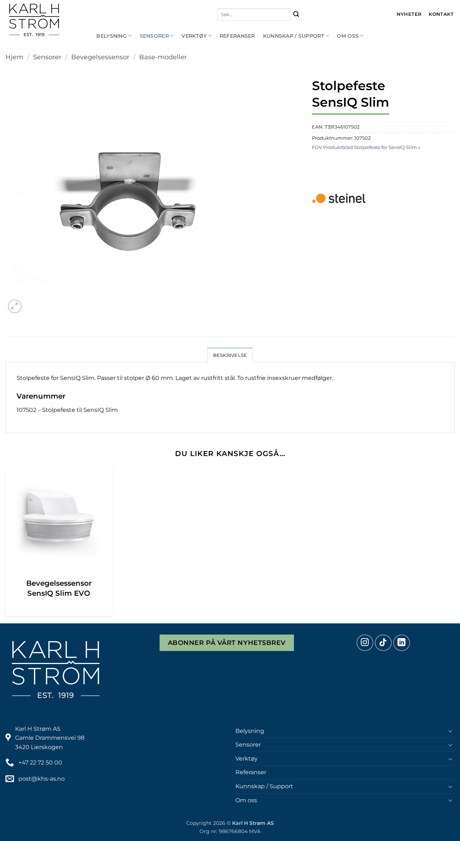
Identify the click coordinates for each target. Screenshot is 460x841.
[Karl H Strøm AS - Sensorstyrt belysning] (57, 20)
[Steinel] (339, 198)
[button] (15, 306)
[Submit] (296, 14)
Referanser (237, 36)
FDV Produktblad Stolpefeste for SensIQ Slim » (366, 147)
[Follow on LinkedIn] (401, 643)
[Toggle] (450, 730)
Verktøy (194, 36)
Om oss (348, 36)
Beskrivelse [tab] (230, 355)
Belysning (111, 36)
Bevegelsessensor (100, 57)
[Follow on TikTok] (383, 643)
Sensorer (154, 36)
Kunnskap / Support (293, 36)
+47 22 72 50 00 (40, 762)
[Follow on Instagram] (364, 643)
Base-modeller (163, 57)
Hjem (14, 57)
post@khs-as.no (41, 778)
